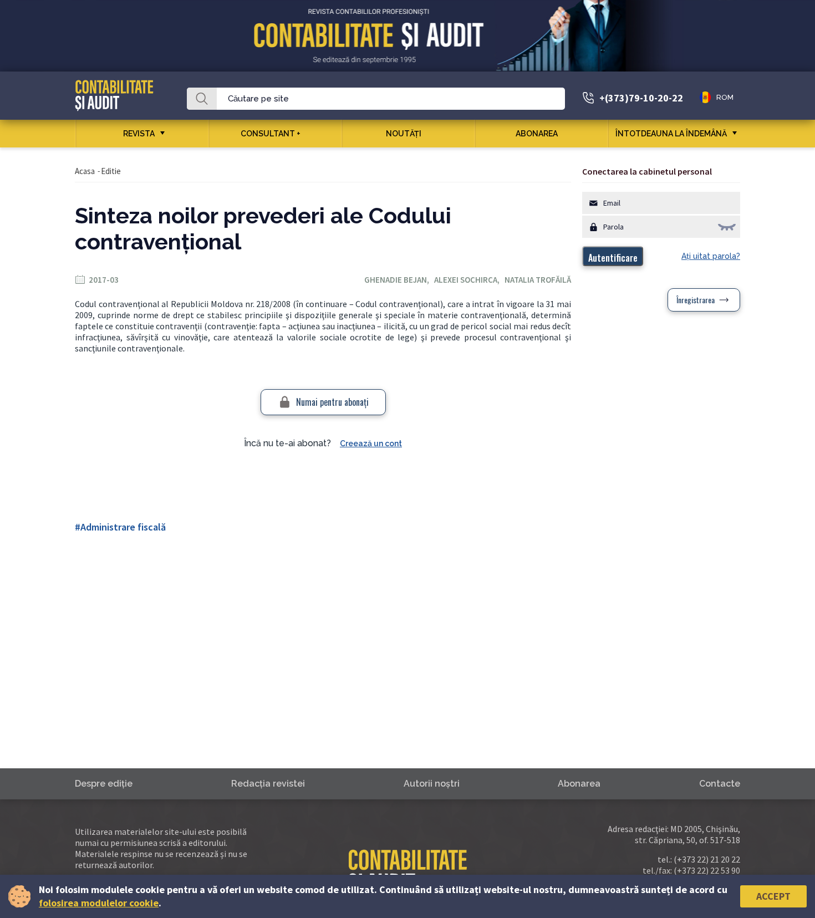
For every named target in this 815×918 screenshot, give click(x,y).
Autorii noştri (432, 783)
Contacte (719, 783)
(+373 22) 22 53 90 (707, 870)
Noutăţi (403, 133)
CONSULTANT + (270, 133)
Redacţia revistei (268, 783)
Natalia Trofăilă (538, 279)
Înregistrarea (695, 299)
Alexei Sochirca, (469, 279)
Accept (773, 896)
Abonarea (537, 133)
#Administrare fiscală (120, 527)
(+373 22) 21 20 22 (707, 859)
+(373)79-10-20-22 (641, 97)
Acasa (85, 171)
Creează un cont (371, 443)
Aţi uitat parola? (710, 256)
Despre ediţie (104, 783)
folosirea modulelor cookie (99, 902)
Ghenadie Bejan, (399, 279)
